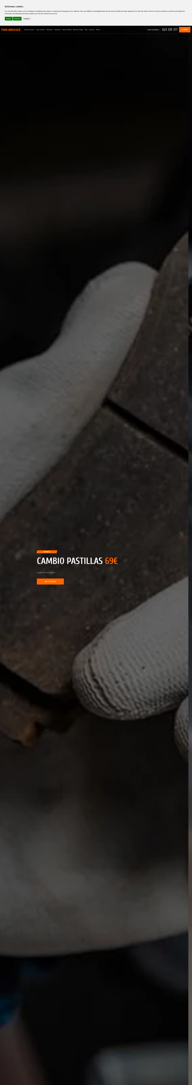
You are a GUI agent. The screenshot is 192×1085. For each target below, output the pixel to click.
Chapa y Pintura (40, 30)
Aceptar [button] (8, 19)
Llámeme (185, 30)
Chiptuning (57, 30)
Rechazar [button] (17, 19)
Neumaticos (50, 30)
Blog (86, 30)
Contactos (91, 30)
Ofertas (98, 30)
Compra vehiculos (67, 30)
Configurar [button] (27, 19)
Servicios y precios (29, 30)
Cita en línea (54, 587)
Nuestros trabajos (78, 30)
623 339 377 (170, 30)
